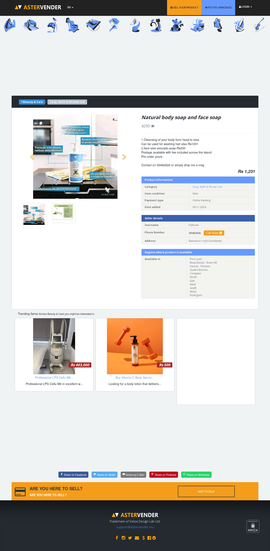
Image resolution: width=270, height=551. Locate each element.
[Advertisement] (131, 66)
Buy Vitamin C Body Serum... (135, 377)
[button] (32, 156)
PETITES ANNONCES (219, 7)
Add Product (206, 491)
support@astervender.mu (135, 527)
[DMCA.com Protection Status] (258, 542)
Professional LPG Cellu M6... (54, 377)
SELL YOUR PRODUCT (185, 7)
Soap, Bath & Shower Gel (207, 187)
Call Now (212, 233)
